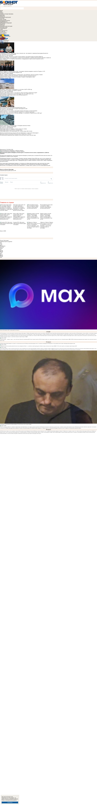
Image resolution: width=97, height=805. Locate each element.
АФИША (1, 12)
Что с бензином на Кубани (5, 114)
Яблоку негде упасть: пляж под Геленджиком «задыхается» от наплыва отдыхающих (17, 111)
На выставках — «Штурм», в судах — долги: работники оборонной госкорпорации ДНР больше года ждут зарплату (20, 339)
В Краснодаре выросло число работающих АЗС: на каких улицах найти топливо (16, 131)
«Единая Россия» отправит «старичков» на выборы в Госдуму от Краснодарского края (17, 76)
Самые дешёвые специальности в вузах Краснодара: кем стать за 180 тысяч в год (16, 93)
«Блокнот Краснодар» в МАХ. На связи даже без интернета (9, 330)
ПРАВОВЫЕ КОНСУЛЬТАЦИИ (6, 26)
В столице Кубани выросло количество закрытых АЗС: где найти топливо (50, 335)
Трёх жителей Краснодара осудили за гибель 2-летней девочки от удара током (41, 432)
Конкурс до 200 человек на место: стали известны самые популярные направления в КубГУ (18, 92)
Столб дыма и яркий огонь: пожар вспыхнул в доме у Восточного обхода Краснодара (54, 339)
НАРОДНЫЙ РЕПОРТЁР (5, 20)
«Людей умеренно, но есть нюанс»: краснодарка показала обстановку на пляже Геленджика (18, 110)
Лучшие (6, 182)
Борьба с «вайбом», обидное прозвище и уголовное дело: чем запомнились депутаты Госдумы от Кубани (21, 74)
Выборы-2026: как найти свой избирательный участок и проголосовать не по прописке (66, 349)
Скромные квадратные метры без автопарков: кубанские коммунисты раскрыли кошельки (18, 75)
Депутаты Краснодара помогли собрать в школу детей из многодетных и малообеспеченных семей (80, 335)
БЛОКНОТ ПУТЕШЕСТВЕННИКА (6, 14)
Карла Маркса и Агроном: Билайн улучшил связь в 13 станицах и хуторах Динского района (71, 432)
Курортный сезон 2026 (4, 96)
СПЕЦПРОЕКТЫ (3, 28)
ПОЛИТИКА (2, 25)
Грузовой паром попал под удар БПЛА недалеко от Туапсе (41, 349)
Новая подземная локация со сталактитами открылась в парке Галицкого (13, 336)
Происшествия (3, 149)
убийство (10, 170)
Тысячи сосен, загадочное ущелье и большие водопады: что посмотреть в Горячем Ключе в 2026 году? (21, 113)
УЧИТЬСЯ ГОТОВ (6, 36)
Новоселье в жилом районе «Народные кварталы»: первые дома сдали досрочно (60, 334)
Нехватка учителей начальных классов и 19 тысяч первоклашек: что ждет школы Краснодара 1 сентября (28, 334)
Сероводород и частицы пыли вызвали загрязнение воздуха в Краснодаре (14, 333)
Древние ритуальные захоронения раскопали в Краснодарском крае (63, 348)
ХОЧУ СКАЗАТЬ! (3, 32)
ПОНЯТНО (9, 802)
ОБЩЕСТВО (2, 24)
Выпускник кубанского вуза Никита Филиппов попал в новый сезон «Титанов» (24, 335)
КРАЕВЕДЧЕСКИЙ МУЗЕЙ (5, 17)
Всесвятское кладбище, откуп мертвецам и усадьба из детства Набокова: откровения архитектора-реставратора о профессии (25, 57)
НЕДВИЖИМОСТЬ (3, 21)
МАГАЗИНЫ (6, 40)
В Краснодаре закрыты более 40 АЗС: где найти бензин (11, 130)
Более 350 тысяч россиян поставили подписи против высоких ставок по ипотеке (17, 349)
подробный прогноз (4, 241)
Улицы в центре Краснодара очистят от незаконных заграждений (36, 343)
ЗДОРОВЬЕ (2, 15)
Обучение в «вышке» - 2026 (5, 78)
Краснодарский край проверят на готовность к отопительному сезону (13, 343)
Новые (1, 182)
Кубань (1, 170)
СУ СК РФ (14, 170)
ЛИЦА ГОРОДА (3, 19)
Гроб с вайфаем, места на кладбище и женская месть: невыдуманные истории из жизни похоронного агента (21, 58)
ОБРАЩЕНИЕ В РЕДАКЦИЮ (6, 22)
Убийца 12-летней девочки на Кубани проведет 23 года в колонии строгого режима (15, 424)
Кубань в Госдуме (3, 59)
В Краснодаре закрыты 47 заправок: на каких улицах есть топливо (13, 128)
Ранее (11, 182)
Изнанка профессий (4, 41)
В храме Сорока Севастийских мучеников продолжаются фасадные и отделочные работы (61, 333)
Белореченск (5, 170)
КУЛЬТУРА (2, 18)
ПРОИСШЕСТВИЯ (3, 27)
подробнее (10, 241)
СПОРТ (1, 29)
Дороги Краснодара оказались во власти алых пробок (36, 333)
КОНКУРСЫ (2, 16)
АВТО (1, 11)
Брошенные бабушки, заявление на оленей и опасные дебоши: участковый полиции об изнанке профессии (21, 56)
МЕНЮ (1, 10)
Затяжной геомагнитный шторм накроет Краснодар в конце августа (30, 433)
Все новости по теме (4, 55)
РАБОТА (7, 35)
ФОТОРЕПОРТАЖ (3, 30)
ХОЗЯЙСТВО (2, 31)
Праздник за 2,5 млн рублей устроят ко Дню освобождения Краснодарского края (62, 343)
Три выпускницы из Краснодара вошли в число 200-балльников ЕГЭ (13, 94)
